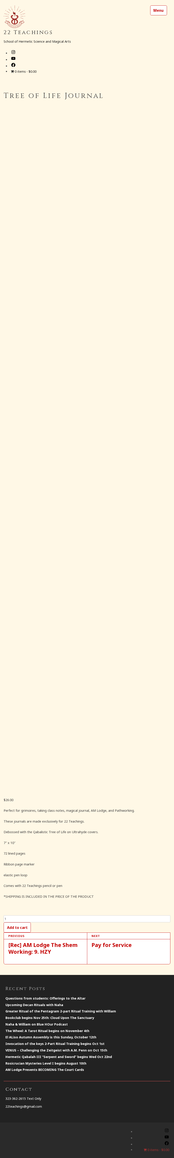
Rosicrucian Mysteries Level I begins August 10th (45, 1063)
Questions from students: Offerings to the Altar (45, 998)
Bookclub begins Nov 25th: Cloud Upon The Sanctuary (49, 1018)
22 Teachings (28, 33)
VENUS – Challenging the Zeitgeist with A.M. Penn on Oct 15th (56, 1050)
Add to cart (17, 927)
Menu (158, 10)
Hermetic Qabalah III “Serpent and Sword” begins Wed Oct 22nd (58, 1057)
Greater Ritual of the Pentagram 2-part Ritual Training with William (60, 1011)
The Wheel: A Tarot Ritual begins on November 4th (47, 1031)
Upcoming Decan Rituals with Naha (34, 1005)
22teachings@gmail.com (23, 1106)
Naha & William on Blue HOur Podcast (36, 1024)
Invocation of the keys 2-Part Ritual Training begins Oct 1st (54, 1044)
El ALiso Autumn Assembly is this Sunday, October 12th (50, 1037)
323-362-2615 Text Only (23, 1098)
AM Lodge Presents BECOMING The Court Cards (44, 1069)
